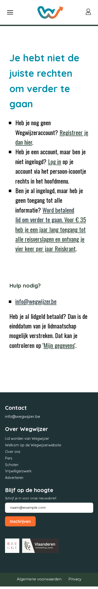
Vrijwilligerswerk (18, 471)
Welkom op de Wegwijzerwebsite (33, 445)
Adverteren (14, 477)
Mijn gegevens (59, 345)
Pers (8, 458)
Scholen (11, 465)
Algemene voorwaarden (39, 579)
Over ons (12, 451)
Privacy (74, 579)
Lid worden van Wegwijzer (27, 438)
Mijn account (89, 12)
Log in (54, 161)
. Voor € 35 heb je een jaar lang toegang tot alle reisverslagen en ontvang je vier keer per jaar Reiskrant (50, 229)
